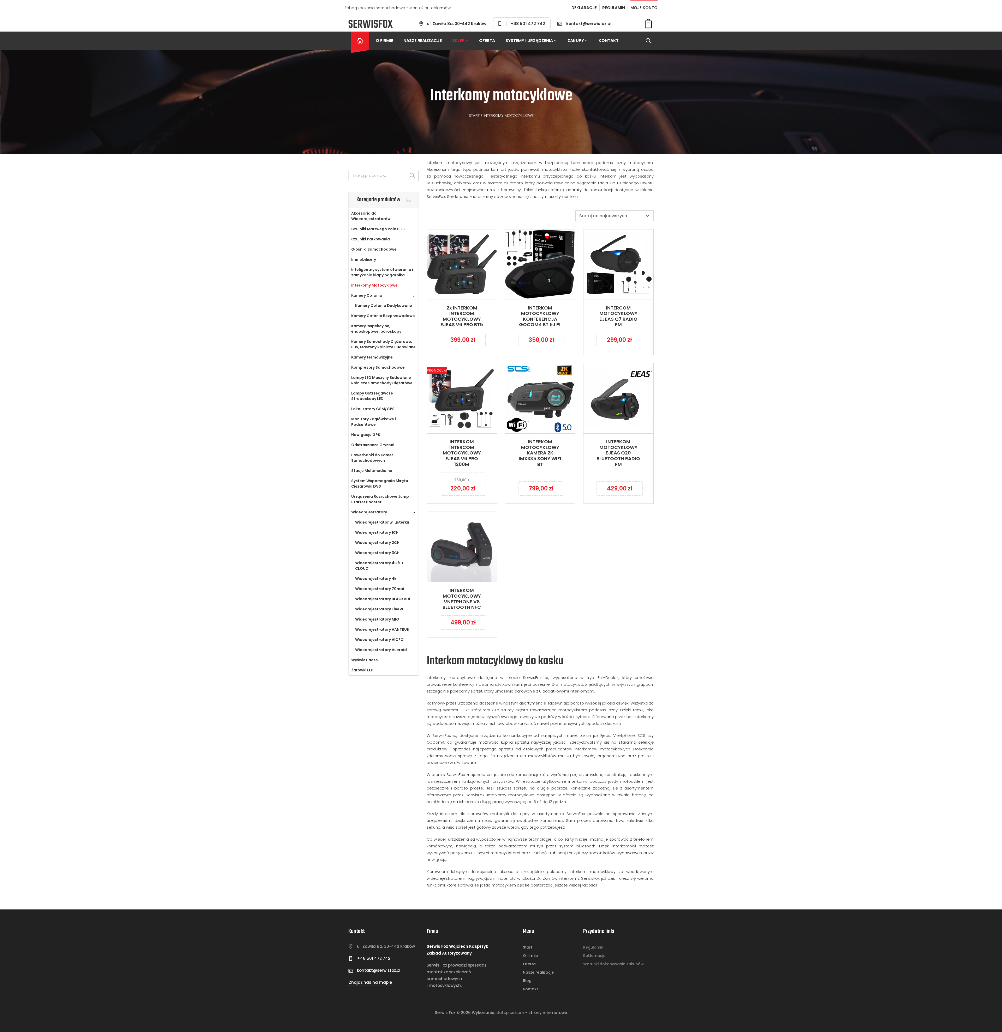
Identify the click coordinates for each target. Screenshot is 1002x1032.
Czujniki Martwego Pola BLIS (378, 229)
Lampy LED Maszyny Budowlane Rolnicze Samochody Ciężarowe (382, 380)
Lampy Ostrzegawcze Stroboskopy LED (372, 396)
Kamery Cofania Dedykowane (383, 305)
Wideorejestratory (369, 512)
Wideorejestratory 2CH (377, 542)
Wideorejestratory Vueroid (381, 649)
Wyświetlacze (364, 660)
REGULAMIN (613, 7)
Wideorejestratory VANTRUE (382, 629)
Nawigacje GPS (365, 434)
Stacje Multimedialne (371, 470)
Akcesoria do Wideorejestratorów (371, 216)
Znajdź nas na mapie (370, 982)
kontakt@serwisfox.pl (588, 23)
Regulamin (593, 947)
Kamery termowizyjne (372, 357)
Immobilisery (363, 259)
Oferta (487, 41)
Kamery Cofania (366, 295)
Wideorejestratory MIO (377, 619)
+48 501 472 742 (528, 24)
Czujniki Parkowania (370, 239)
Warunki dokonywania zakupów (613, 964)
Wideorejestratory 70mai (379, 588)
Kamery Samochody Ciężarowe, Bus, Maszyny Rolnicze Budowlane (383, 344)
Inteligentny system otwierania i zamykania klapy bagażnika (382, 272)
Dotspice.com (510, 1012)
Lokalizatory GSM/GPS (373, 408)
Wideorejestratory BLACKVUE (383, 599)
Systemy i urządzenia (529, 41)
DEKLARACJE (584, 7)
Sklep (458, 41)
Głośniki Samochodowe (374, 249)
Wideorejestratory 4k (375, 578)
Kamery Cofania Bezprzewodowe (383, 315)
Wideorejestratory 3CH (377, 552)
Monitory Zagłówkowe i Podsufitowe (373, 421)
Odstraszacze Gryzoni (372, 444)
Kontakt (609, 41)
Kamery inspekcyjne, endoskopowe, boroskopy (376, 328)
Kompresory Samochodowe (378, 367)
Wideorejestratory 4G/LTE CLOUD (380, 565)
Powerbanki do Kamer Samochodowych (372, 457)
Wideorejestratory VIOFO (379, 639)
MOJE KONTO (644, 7)
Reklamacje (594, 955)
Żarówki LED (362, 670)
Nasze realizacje (422, 41)
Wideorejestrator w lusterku (382, 522)
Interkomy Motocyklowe (374, 285)
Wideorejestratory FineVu (379, 609)
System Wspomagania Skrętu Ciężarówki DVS (379, 483)
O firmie (384, 41)
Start (474, 115)
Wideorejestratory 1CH (376, 532)
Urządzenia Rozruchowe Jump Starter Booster (380, 499)
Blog (527, 980)
